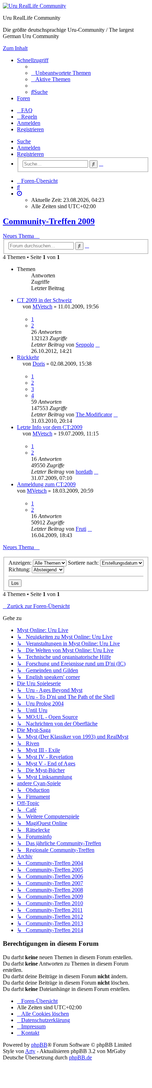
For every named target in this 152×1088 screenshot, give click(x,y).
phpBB (39, 1045)
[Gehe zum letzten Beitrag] (97, 345)
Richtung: (20, 569)
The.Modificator (94, 414)
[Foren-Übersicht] (34, 6)
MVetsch (42, 306)
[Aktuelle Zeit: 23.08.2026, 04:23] (19, 194)
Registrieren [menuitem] (30, 129)
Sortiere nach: (84, 563)
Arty (30, 1051)
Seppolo (85, 345)
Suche (24, 141)
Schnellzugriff (32, 60)
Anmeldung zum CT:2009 (46, 484)
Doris (39, 364)
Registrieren (30, 154)
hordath (84, 472)
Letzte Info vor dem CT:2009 (49, 427)
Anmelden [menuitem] (28, 123)
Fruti (81, 529)
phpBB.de (80, 1057)
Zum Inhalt (15, 48)
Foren (23, 98)
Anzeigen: (20, 563)
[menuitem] (61, 73)
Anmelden (28, 148)
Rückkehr (28, 357)
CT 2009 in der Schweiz (44, 300)
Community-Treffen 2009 (49, 221)
